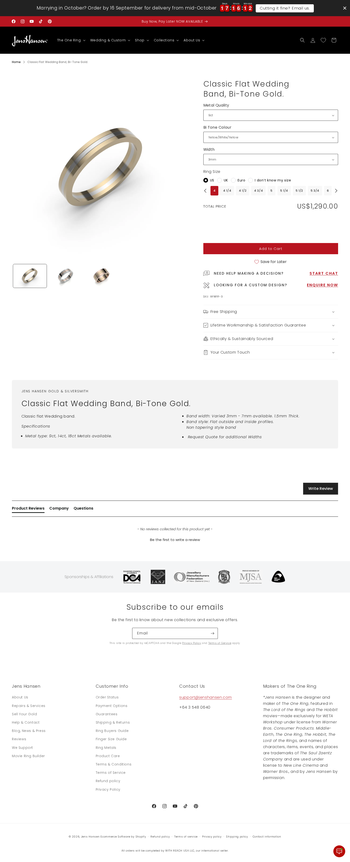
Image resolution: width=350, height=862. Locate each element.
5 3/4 (315, 191)
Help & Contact (26, 722)
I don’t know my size (273, 180)
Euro (241, 180)
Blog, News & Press (29, 730)
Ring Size (211, 171)
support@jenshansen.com (205, 697)
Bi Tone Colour (217, 127)
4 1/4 (227, 191)
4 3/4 (258, 191)
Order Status (107, 697)
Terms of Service (219, 643)
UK (226, 180)
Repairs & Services (28, 705)
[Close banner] (345, 8)
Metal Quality (216, 105)
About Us (20, 697)
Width (209, 149)
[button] (70, 40)
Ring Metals (106, 747)
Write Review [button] (320, 488)
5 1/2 (299, 191)
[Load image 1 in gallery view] (30, 276)
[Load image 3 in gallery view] (101, 276)
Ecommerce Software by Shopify (123, 836)
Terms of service (186, 836)
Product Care (108, 756)
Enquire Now (322, 285)
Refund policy (108, 781)
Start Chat (324, 273)
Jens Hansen (90, 836)
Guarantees (107, 714)
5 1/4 (284, 191)
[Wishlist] (323, 40)
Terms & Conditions (114, 764)
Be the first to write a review (175, 539)
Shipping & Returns (113, 722)
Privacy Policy (191, 643)
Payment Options (112, 705)
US (212, 180)
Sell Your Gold (24, 714)
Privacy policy (212, 836)
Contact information (267, 836)
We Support (22, 747)
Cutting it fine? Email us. (285, 8)
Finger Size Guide (111, 739)
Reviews (19, 739)
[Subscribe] (212, 633)
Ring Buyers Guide (112, 730)
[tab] (28, 509)
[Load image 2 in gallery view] (66, 276)
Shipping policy (237, 836)
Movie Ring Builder (28, 756)
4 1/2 (242, 191)
